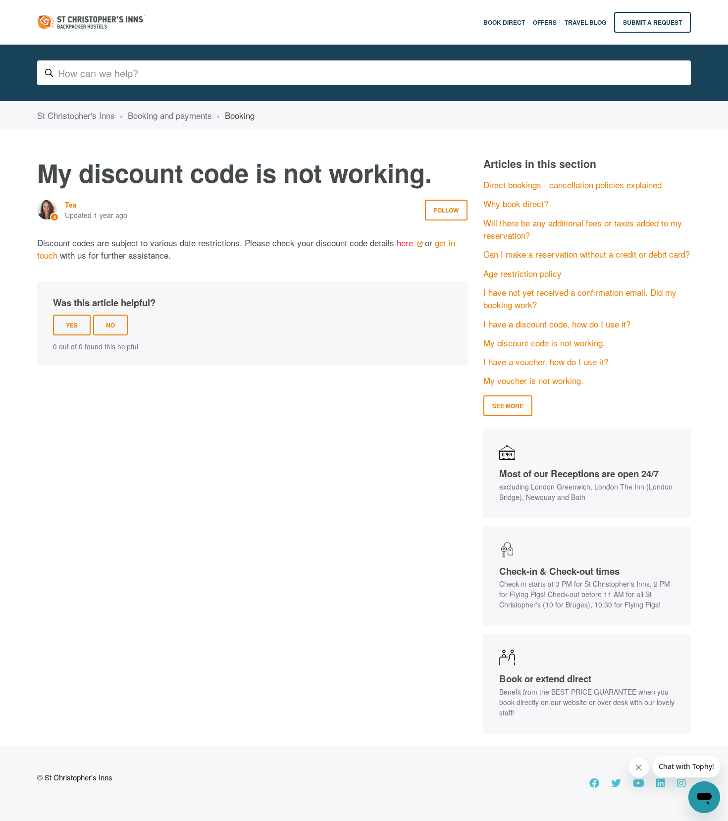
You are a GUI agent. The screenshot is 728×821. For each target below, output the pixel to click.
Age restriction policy (522, 273)
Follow (446, 210)
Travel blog (585, 22)
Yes (72, 325)
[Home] (91, 22)
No (110, 325)
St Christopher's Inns (76, 115)
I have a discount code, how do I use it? (556, 324)
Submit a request (652, 22)
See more (507, 405)
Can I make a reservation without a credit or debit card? (586, 254)
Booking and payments (170, 115)
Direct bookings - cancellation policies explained (572, 184)
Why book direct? (515, 203)
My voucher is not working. (533, 380)
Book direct (504, 22)
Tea (71, 205)
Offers (545, 22)
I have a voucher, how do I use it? (545, 361)
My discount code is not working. (544, 342)
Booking (240, 115)
